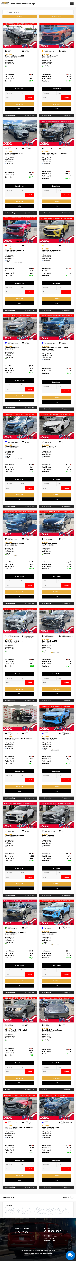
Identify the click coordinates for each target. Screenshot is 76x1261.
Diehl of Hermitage (10, 115)
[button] (35, 35)
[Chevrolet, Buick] (5, 3)
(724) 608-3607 (52, 1231)
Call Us (19, 109)
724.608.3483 (30, 115)
